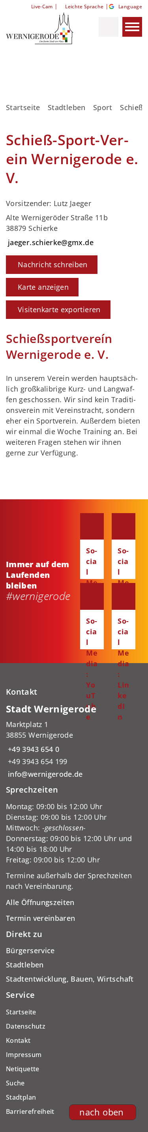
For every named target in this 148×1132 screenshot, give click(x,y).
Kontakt (18, 1040)
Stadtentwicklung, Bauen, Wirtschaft (70, 979)
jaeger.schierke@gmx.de (50, 242)
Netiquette (22, 1069)
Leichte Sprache (84, 6)
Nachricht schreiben (53, 264)
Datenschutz (25, 1026)
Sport (102, 107)
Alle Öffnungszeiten (40, 902)
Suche (15, 1083)
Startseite (23, 107)
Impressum (23, 1054)
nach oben (101, 1112)
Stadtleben (67, 107)
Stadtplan (21, 1097)
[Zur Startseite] (40, 28)
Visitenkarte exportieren (59, 309)
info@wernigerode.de (44, 774)
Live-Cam (41, 6)
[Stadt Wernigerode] (74, 741)
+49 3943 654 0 (32, 749)
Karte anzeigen (43, 287)
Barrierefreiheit (30, 1111)
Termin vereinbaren (40, 918)
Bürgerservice (30, 950)
